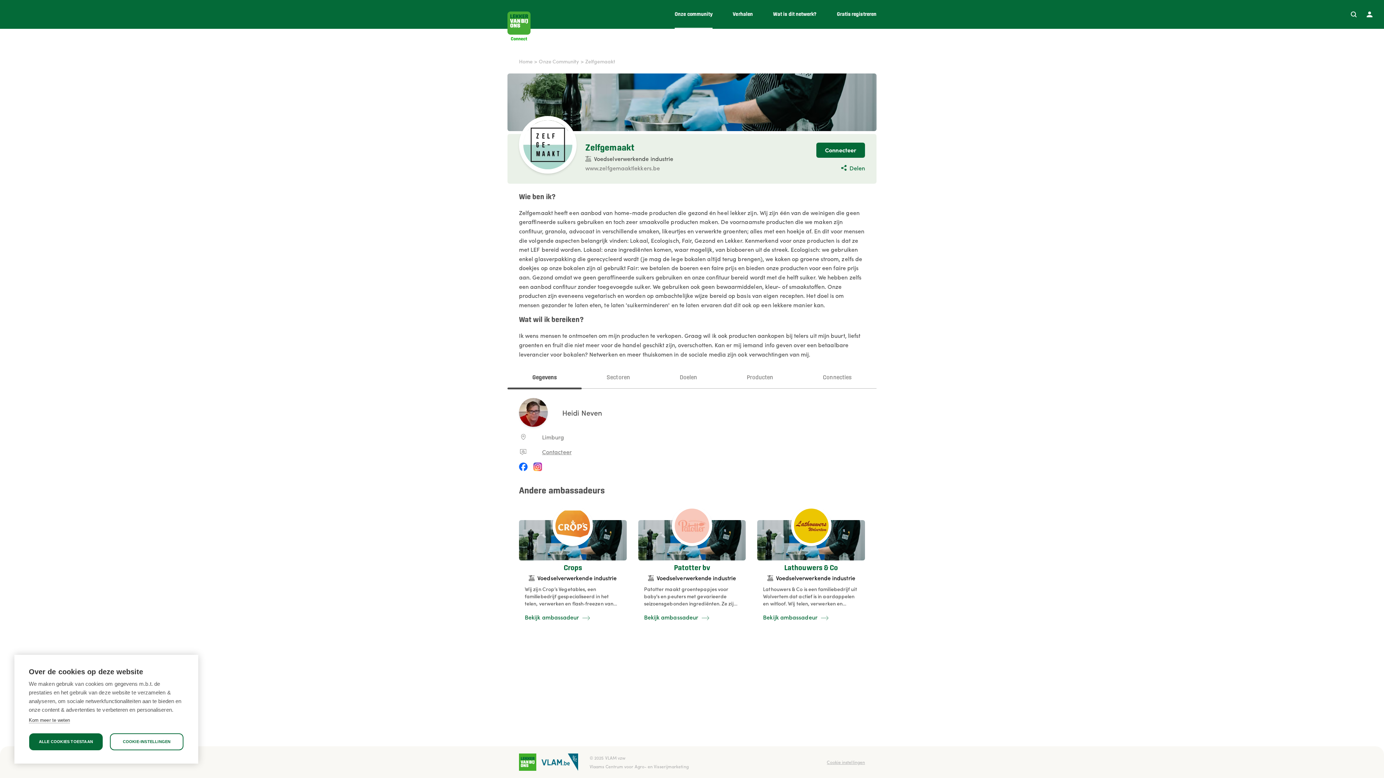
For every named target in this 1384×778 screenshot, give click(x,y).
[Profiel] (1369, 14)
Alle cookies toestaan (66, 741)
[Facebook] (523, 466)
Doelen (688, 377)
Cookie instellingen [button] (846, 762)
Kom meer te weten (49, 720)
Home (526, 61)
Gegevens (544, 377)
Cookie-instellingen (147, 741)
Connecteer (840, 150)
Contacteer (557, 452)
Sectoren (618, 377)
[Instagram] (537, 466)
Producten (760, 377)
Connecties (837, 377)
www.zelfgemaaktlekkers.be (622, 168)
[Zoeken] (1354, 14)
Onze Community (559, 61)
